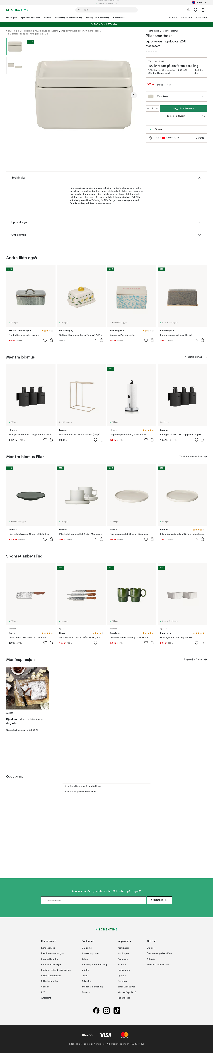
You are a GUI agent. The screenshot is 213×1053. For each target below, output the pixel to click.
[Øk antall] (157, 108)
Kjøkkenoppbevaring (47, 30)
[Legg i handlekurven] (51, 340)
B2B (43, 992)
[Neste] (134, 95)
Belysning (86, 981)
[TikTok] (117, 1010)
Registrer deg (199, 71)
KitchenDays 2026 (127, 992)
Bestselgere (124, 970)
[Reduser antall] (148, 108)
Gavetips (122, 981)
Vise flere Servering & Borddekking (83, 786)
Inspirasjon (201, 18)
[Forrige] (34, 95)
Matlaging (11, 17)
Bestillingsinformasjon (52, 953)
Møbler (85, 970)
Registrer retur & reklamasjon (56, 970)
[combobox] (199, 2)
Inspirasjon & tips (193, 659)
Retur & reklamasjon (51, 964)
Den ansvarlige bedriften (159, 953)
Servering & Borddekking (68, 17)
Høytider (122, 976)
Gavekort (86, 992)
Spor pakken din (49, 959)
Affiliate (151, 959)
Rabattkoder (124, 998)
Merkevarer (186, 18)
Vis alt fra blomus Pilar (190, 456)
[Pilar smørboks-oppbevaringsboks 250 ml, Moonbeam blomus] (84, 95)
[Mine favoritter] (195, 10)
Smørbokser (92, 30)
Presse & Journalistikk (158, 964)
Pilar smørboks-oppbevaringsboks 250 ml (28, 34)
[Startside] (17, 10)
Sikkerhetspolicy (49, 981)
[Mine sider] (188, 10)
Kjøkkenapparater (30, 17)
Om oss (151, 948)
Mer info (200, 138)
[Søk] (79, 9)
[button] (151, 51)
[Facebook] (96, 1010)
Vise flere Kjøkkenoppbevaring (80, 792)
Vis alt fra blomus (193, 357)
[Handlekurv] (203, 10)
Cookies (45, 987)
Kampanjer (119, 17)
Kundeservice (48, 948)
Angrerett (46, 998)
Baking (47, 17)
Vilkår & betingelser (51, 976)
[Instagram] (106, 1010)
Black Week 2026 (126, 987)
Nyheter (173, 18)
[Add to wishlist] (45, 340)
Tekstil (85, 976)
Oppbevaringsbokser (72, 30)
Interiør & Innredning (97, 17)
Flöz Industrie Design (156, 31)
